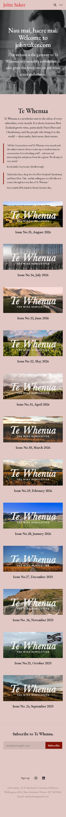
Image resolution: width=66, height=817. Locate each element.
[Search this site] (55, 5)
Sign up (25, 778)
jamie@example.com (33, 745)
